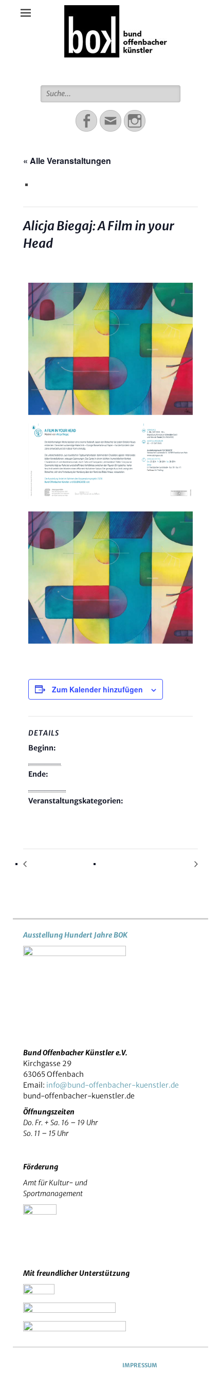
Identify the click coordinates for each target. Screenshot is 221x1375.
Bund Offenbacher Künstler (116, 70)
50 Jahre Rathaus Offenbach (149, 864)
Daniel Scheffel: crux (60, 864)
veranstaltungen (142, 814)
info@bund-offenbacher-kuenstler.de (112, 1085)
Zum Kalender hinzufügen (97, 689)
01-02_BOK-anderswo (68, 814)
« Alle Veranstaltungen (67, 161)
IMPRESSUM (139, 1365)
